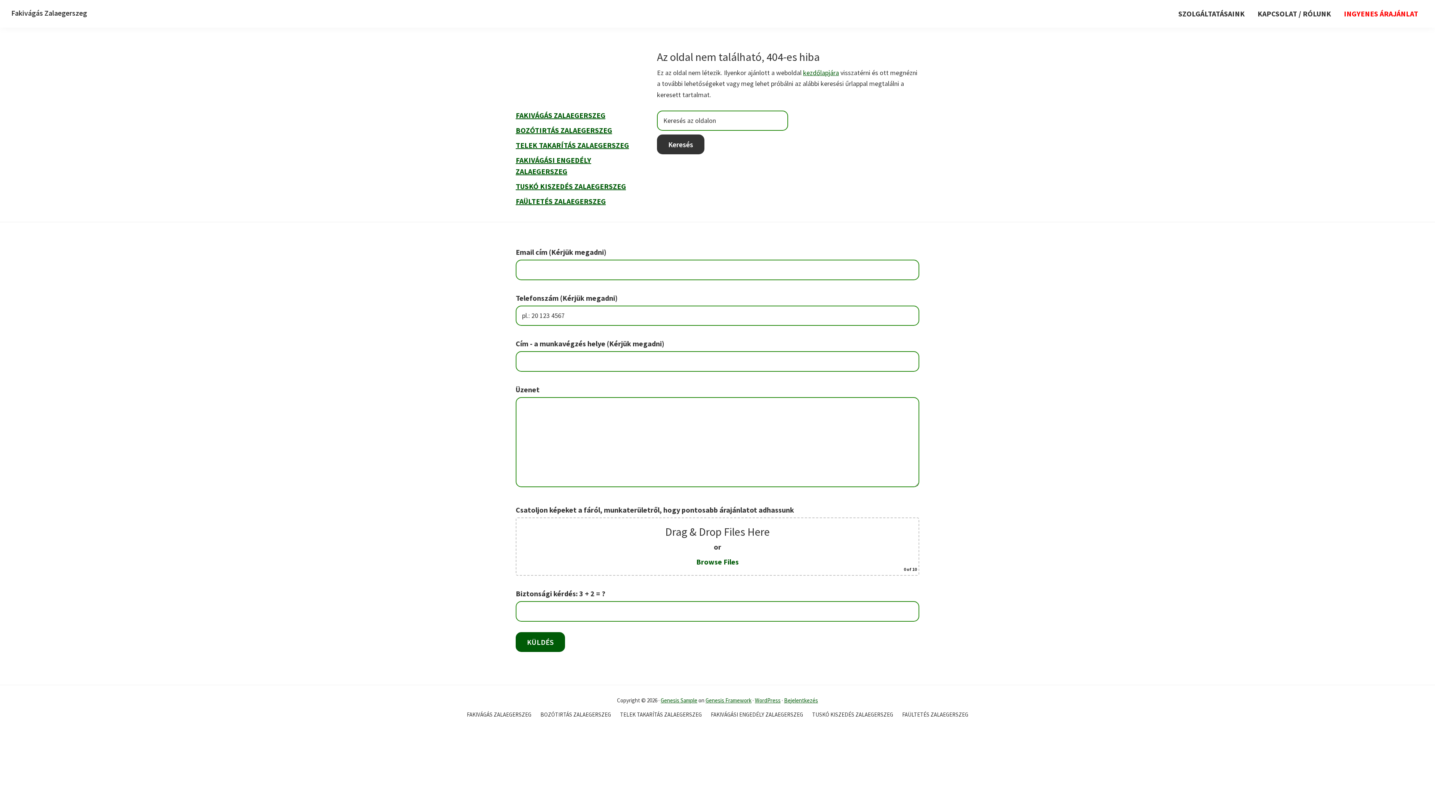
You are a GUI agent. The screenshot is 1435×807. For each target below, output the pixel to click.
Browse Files (717, 561)
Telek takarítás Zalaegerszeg (572, 145)
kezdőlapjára (821, 72)
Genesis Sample (679, 700)
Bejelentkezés (801, 700)
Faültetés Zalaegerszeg (561, 201)
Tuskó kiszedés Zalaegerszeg (571, 186)
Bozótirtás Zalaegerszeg (564, 130)
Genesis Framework (729, 700)
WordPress (768, 700)
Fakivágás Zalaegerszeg (49, 13)
